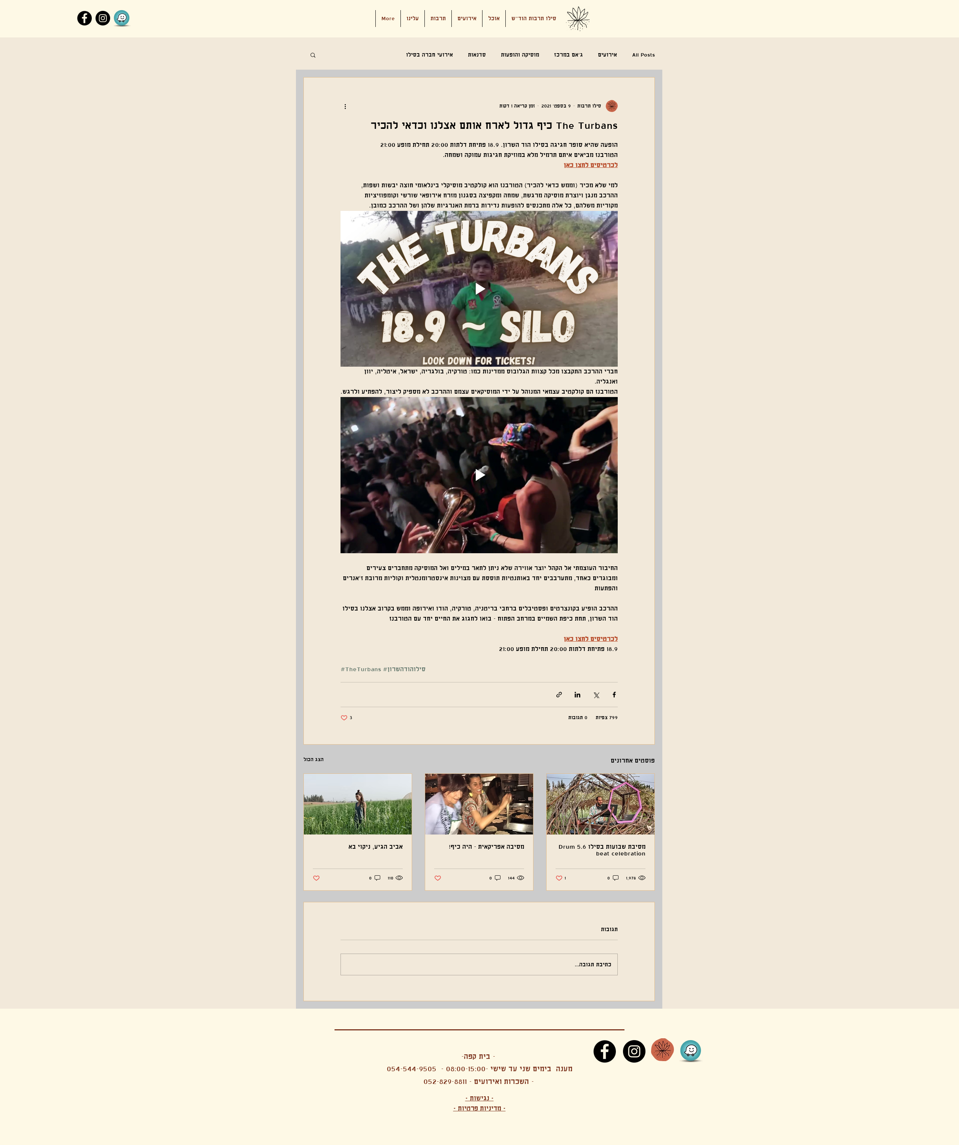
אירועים (607, 55)
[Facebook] (84, 18)
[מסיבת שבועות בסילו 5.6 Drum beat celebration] (600, 804)
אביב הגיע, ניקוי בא (375, 846)
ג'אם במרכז (568, 55)
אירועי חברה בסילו (429, 55)
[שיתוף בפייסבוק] (614, 694)
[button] (467, 18)
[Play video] (479, 289)
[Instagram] (103, 18)
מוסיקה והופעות (520, 55)
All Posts (643, 55)
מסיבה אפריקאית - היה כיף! (486, 846)
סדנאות (477, 55)
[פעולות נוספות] (345, 106)
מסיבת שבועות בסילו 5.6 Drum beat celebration (602, 850)
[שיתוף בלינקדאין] (577, 694)
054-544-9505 (411, 1069)
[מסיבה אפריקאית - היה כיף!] (479, 804)
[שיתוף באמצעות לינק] (559, 694)
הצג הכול (313, 759)
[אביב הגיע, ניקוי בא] (358, 804)
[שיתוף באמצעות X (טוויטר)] (595, 694)
